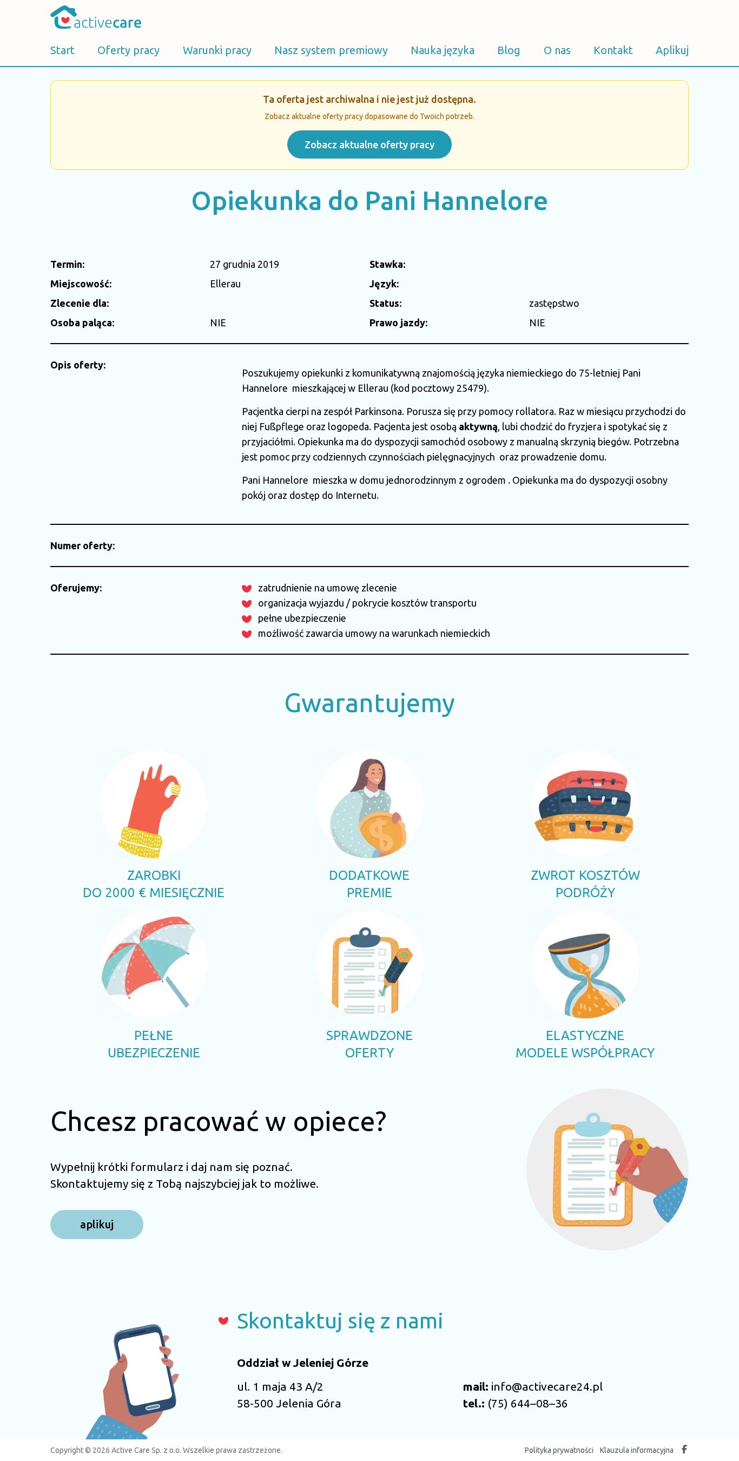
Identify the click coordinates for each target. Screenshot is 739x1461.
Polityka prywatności (559, 1450)
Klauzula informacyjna (637, 1450)
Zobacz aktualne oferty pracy (369, 144)
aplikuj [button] (97, 1224)
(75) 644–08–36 (527, 1403)
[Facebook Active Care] (684, 1450)
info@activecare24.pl (547, 1386)
